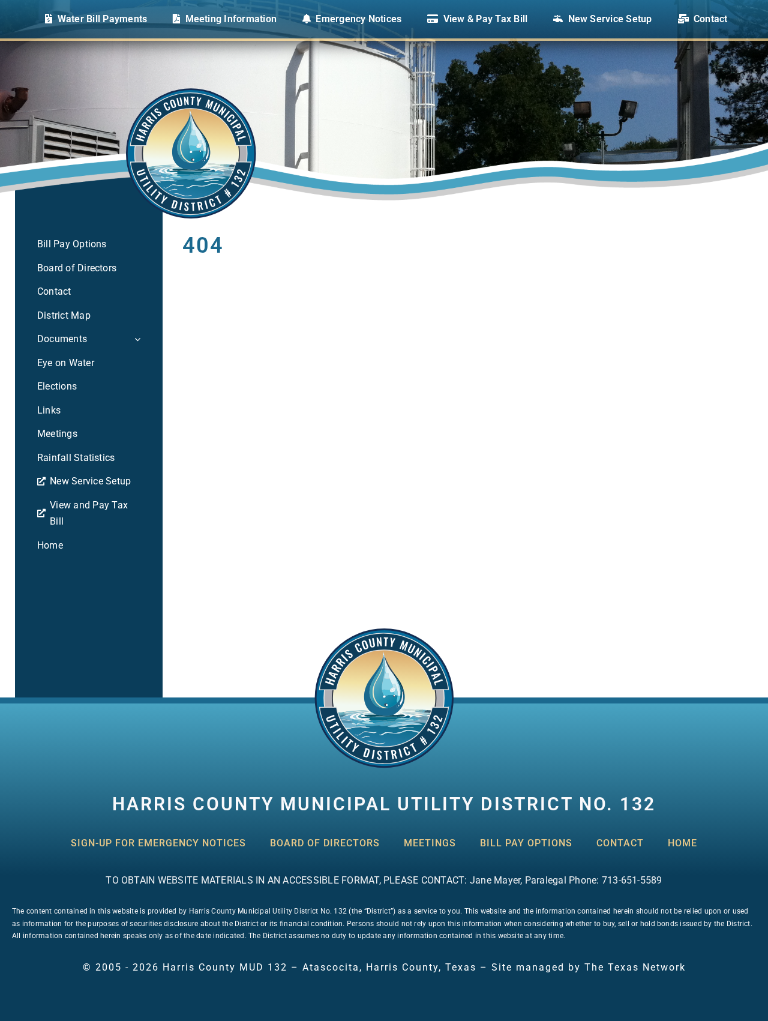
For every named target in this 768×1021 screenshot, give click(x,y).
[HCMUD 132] (384, 631)
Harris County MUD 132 (225, 967)
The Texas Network (635, 967)
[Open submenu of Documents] (135, 339)
